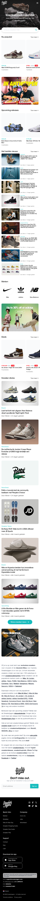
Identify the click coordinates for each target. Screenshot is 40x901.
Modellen (5, 819)
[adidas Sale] (20, 317)
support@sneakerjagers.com (14, 879)
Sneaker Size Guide (9, 829)
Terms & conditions (8, 897)
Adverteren (23, 822)
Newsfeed (5, 447)
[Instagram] (29, 802)
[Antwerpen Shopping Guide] (20, 91)
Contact (5, 842)
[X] (36, 802)
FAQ (4, 845)
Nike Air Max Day (8, 822)
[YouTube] (29, 806)
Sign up (34, 786)
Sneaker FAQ (7, 832)
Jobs (21, 819)
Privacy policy (18, 897)
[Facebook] (33, 802)
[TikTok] (33, 806)
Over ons (22, 816)
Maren (7, 416)
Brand (3, 408)
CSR (4, 848)
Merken (5, 816)
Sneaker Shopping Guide (10, 826)
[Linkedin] (36, 806)
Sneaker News (6, 526)
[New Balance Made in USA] (20, 643)
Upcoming (5, 606)
